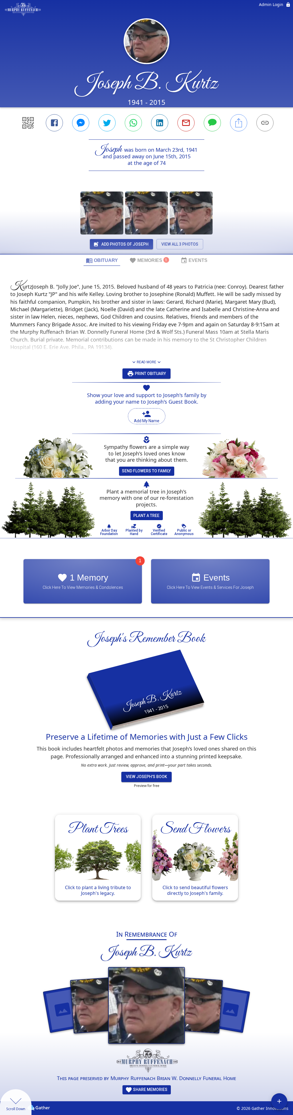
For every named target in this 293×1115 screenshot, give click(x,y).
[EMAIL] (186, 122)
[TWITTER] (107, 122)
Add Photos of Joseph (125, 244)
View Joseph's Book (146, 776)
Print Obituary (150, 373)
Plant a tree (146, 515)
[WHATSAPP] (133, 122)
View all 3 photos (179, 244)
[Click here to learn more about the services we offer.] (146, 1061)
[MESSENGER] (80, 122)
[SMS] (212, 122)
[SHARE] (238, 122)
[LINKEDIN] (159, 122)
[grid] (146, 865)
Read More (146, 362)
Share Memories (149, 1089)
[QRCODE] (28, 122)
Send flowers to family (146, 471)
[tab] (102, 260)
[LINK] (265, 122)
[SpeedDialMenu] (279, 1101)
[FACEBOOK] (54, 122)
